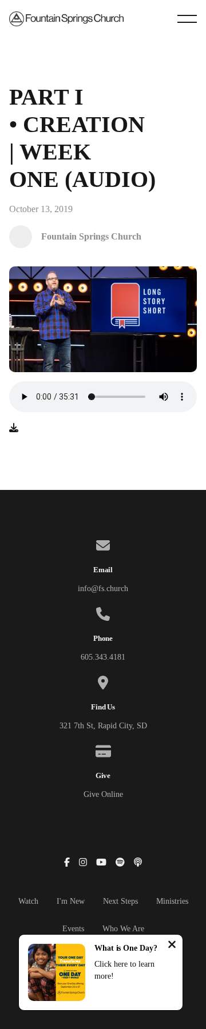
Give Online (103, 794)
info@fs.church (103, 588)
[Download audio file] (13, 428)
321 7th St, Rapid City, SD (103, 725)
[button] (187, 19)
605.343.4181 (103, 657)
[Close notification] (172, 945)
